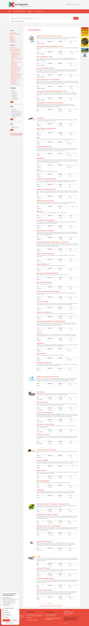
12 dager (60, 239)
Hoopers (38, 169)
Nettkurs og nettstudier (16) (17, 115)
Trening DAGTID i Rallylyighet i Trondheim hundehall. (50, 321)
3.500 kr (70, 565)
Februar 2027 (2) (15, 99)
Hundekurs (30, 11)
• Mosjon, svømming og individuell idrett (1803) (16, 50)
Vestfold (38, 467)
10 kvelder (61, 217)
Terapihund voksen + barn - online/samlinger (48, 526)
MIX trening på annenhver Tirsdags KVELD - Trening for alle (52, 242)
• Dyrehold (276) (13, 72)
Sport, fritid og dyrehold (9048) (15, 49)
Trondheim (39, 125)
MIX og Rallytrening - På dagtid (45, 230)
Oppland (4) (12, 39)
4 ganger (60, 565)
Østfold (38, 587)
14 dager (60, 250)
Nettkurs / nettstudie (40, 43)
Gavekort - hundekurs (42, 460)
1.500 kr (70, 399)
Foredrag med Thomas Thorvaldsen (46, 450)
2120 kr (70, 176)
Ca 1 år (60, 523)
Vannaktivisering (41, 353)
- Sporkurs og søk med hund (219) (16, 57)
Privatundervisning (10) (16, 111)
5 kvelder (60, 598)
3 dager (60, 111)
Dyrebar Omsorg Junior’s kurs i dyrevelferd (48, 79)
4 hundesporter (40, 118)
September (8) (14, 93)
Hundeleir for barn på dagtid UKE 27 (46, 189)
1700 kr (70, 125)
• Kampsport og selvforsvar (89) (16, 78)
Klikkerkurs (39, 211)
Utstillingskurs (40, 343)
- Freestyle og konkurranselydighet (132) (16, 59)
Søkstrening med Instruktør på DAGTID (47, 273)
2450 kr (70, 239)
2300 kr (71, 134)
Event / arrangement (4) (16, 114)
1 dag (60, 279)
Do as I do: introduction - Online (45, 68)
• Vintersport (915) (13, 65)
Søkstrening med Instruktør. (44, 282)
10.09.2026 (50, 565)
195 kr (71, 279)
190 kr (71, 478)
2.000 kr (70, 511)
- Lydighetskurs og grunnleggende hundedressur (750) (16, 54)
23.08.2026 (50, 511)
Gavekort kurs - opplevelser (32, 620)
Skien (38, 478)
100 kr (71, 43)
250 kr (71, 261)
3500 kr (70, 575)
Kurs (10, 11)
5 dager (60, 198)
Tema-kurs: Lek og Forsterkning (45, 424)
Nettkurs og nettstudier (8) (15, 34)
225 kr (71, 270)
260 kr (71, 288)
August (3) (14, 91)
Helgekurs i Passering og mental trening (47, 376)
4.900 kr (70, 550)
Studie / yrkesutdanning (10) (17, 113)
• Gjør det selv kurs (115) (15, 76)
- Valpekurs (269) (14, 56)
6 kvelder (60, 227)
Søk (76, 18)
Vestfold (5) (12, 38)
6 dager (60, 550)
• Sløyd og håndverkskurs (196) (16, 73)
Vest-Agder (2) (12, 40)
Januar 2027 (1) (15, 98)
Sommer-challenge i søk (42, 264)
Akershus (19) (12, 37)
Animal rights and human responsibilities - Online (49, 46)
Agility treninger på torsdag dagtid (46, 128)
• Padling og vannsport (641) (15, 68)
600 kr (71, 65)
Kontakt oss (29, 617)
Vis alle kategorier (13, 47)
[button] (10, 623)
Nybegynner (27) (15, 127)
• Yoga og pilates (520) (14, 71)
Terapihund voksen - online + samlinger (47, 514)
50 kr (72, 88)
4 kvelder (60, 125)
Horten (38, 487)
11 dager (60, 330)
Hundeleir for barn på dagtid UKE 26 (46, 179)
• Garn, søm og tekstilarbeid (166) (16, 75)
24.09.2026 (50, 409)
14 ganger (61, 134)
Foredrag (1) (14, 117)
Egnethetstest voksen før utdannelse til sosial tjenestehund (52, 504)
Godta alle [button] (6, 620)
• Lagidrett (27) (13, 82)
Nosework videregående (43, 481)
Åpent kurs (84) (15, 110)
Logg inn (69, 4)
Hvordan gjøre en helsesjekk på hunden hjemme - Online (51, 91)
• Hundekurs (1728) (14, 52)
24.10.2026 (50, 523)
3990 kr (71, 217)
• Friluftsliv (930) (13, 63)
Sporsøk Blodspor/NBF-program (45, 578)
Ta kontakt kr (69, 143)
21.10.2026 (50, 399)
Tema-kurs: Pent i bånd (42, 434)
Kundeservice (30, 612)
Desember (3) (14, 97)
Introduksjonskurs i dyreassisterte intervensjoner (50, 102)
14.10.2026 (50, 421)
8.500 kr (70, 111)
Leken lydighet (40, 392)
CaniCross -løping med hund (44, 146)
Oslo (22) (12, 36)
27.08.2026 (50, 478)
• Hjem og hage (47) (14, 81)
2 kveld (60, 309)
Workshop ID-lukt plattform (44, 362)
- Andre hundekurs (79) (15, 53)
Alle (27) (13, 90)
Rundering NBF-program (43, 568)
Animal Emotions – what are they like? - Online (49, 36)
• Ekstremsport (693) (14, 66)
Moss (38, 565)
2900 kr (70, 198)
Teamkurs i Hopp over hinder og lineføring (48, 291)
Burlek (38, 137)
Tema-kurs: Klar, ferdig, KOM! (44, 412)
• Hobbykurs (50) (13, 79)
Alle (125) (13, 109)
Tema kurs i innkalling (42, 301)
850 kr (71, 309)
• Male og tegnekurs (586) (15, 69)
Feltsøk (38, 556)
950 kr (71, 409)
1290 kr (70, 340)
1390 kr (70, 298)
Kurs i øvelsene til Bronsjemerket (45, 220)
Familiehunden (40, 158)
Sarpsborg (39, 575)
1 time (60, 208)
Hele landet (39, 457)
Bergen (38, 385)
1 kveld (60, 261)
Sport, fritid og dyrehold (19, 11)
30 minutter (61, 53)
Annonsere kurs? (76, 4)
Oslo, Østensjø (39, 399)
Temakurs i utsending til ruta (44, 312)
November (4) (14, 95)
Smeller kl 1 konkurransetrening (45, 253)
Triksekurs (39, 333)
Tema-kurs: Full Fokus (42, 402)
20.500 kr (70, 534)
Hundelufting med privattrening (45, 201)
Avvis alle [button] (14, 620)
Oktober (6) (14, 94)
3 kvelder (60, 298)
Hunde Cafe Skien (41, 470)
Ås (37, 111)
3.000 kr (70, 587)
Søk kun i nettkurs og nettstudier (17, 21)
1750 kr (70, 487)
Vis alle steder (13, 33)
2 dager (60, 385)
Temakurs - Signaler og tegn (44, 590)
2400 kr (70, 186)
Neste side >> (50, 603)
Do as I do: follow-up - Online (44, 56)
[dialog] (10, 608)
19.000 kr (70, 523)
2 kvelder (60, 340)
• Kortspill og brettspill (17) (15, 84)
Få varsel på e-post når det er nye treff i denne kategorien (17, 134)
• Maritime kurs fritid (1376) (15, 62)
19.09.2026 (50, 575)
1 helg (60, 176)
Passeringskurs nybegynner (43, 541)
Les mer (11, 605)
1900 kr (70, 330)
